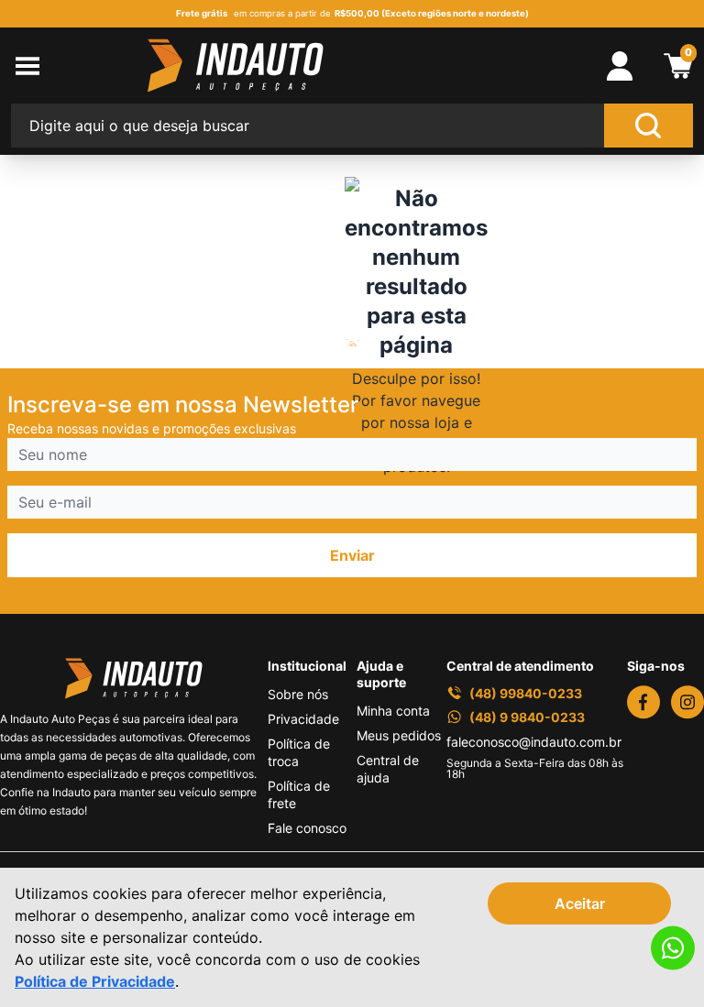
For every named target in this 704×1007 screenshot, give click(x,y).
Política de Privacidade (95, 981)
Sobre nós (298, 694)
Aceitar (580, 903)
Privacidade (303, 719)
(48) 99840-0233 (525, 693)
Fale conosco (307, 828)
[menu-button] (79, 66)
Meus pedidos (399, 735)
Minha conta (393, 710)
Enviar (352, 555)
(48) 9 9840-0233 (527, 717)
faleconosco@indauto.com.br (534, 742)
